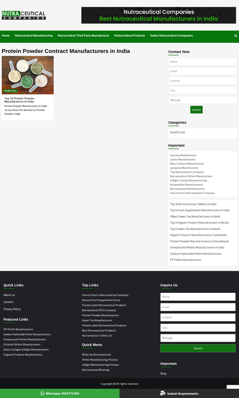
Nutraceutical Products (129, 35)
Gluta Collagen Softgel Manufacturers (26, 349)
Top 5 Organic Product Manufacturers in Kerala (199, 223)
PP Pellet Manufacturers (185, 260)
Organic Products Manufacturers (22, 354)
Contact (8, 302)
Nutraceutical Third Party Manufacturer (83, 35)
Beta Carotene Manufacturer (187, 163)
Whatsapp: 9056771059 (62, 393)
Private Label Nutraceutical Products (104, 305)
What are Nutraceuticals (96, 354)
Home (6, 35)
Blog (163, 373)
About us (9, 295)
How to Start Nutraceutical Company (192, 193)
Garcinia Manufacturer (183, 155)
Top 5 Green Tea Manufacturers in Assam (195, 229)
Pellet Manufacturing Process (100, 359)
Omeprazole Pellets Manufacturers (24, 339)
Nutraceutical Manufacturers (187, 188)
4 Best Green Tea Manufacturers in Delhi (195, 216)
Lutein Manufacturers (183, 159)
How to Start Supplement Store (101, 300)
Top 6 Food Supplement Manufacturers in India (200, 210)
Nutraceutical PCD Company (99, 310)
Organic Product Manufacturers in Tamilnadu (198, 235)
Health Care (10, 91)
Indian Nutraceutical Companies (171, 35)
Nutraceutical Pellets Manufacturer (191, 176)
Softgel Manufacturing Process (100, 364)
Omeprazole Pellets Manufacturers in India (197, 247)
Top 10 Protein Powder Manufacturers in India (19, 100)
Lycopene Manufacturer (184, 167)
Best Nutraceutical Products (99, 330)
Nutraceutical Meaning (95, 369)
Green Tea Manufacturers (97, 320)
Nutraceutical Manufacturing (33, 35)
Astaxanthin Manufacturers (186, 184)
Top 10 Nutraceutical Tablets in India (193, 204)
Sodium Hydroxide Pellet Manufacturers (196, 254)
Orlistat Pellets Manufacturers (21, 344)
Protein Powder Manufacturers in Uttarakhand (199, 241)
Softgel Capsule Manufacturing (188, 180)
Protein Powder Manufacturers (100, 315)
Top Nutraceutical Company (187, 172)
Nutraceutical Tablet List (97, 335)
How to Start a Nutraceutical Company (105, 295)
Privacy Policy (12, 309)
